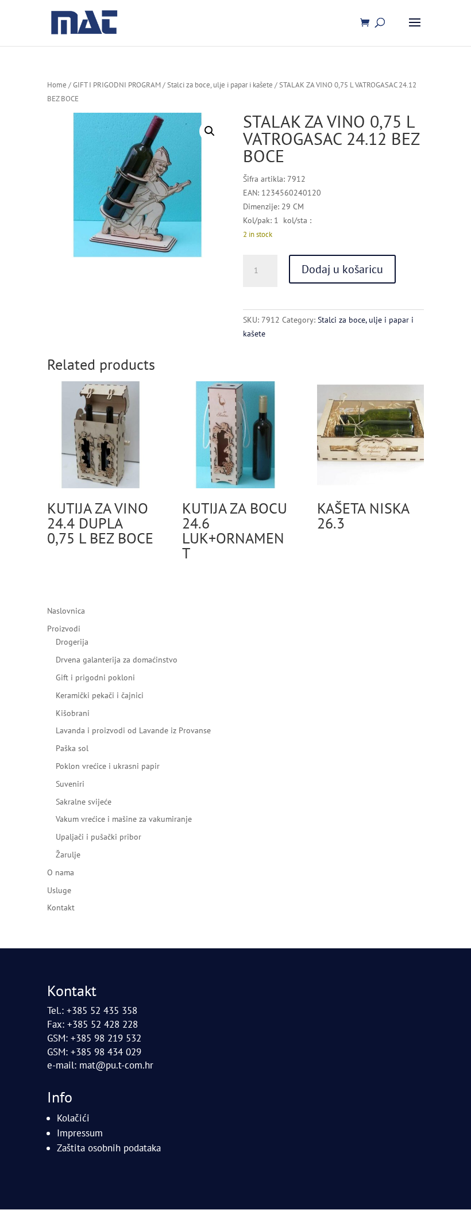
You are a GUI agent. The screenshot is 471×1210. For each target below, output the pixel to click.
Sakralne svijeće (83, 802)
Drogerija (72, 642)
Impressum (80, 1133)
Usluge (59, 890)
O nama (60, 872)
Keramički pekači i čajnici (100, 695)
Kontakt (61, 907)
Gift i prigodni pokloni (95, 677)
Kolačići (73, 1118)
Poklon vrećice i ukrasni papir (108, 766)
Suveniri (70, 784)
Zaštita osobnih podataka (109, 1148)
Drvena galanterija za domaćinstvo (116, 659)
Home (57, 85)
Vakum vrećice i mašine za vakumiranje (124, 819)
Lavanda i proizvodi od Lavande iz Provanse (133, 730)
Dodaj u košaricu (342, 269)
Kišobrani (73, 713)
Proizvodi (63, 628)
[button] (209, 131)
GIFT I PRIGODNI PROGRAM (117, 85)
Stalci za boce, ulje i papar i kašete (220, 85)
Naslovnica (66, 611)
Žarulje (68, 854)
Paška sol (72, 748)
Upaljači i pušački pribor (98, 837)
